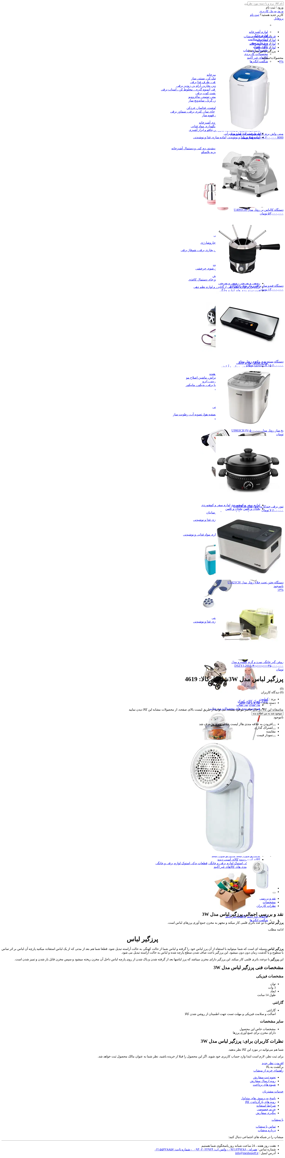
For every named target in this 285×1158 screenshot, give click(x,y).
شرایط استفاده (266, 1105)
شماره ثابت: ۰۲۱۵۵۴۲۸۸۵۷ (172, 1149)
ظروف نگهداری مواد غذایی (208, 126)
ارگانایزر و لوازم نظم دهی (209, 287)
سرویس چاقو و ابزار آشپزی (206, 130)
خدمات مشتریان (272, 1091)
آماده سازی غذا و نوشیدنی (209, 137)
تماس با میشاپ (266, 1126)
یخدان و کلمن (251, 508)
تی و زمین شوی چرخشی (211, 268)
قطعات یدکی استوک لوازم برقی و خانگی (234, 863)
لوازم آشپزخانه (258, 32)
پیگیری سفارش (266, 1113)
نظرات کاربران (266, 905)
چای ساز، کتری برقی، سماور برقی (192, 111)
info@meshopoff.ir (246, 1153)
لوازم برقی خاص (249, 702)
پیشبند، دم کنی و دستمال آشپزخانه (193, 148)
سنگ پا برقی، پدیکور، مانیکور (204, 385)
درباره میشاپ (267, 1130)
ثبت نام (254, 14)
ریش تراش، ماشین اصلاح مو (204, 377)
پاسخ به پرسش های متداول (258, 1098)
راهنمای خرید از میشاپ (268, 1070)
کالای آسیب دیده (249, 859)
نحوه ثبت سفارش (264, 1077)
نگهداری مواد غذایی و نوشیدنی (202, 534)
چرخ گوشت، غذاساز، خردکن (205, 107)
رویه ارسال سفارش (263, 1081)
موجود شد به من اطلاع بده (267, 713)
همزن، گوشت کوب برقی (211, 93)
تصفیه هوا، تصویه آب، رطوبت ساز (194, 414)
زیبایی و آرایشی (230, 366)
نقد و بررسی (268, 898)
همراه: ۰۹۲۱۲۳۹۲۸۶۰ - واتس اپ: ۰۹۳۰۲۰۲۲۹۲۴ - (223, 1149)
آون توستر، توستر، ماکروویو (206, 96)
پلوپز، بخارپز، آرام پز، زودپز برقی (197, 85)
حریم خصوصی (266, 1109)
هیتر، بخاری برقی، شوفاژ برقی (200, 250)
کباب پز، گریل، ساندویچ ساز (206, 100)
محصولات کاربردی (256, 54)
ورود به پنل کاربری (271, 11)
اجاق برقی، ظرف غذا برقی (207, 82)
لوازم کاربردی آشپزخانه (214, 122)
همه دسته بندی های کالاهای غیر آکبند (237, 866)
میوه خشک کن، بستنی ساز (208, 78)
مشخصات (269, 902)
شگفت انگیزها (259, 61)
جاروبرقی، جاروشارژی (215, 242)
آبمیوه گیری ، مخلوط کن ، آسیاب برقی (185, 89)
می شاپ (254, 705)
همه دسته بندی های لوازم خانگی (239, 290)
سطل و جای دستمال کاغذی (206, 279)
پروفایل (278, 18)
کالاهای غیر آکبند (257, 57)
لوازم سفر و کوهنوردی (215, 505)
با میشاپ (277, 1119)
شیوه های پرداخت (264, 1084)
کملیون (264, 699)
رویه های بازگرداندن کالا (260, 1102)
